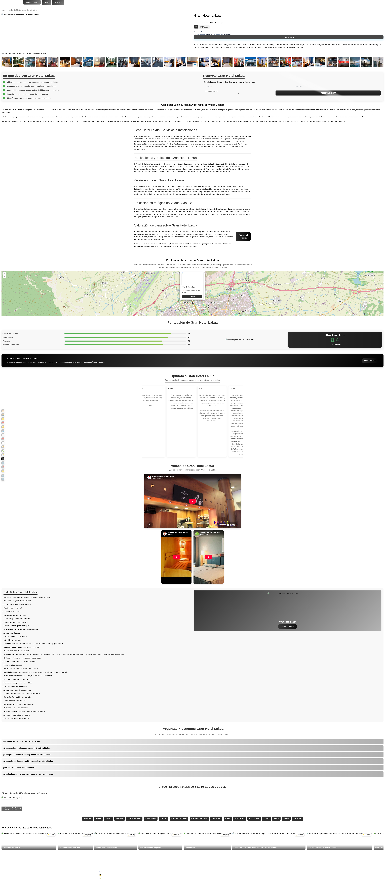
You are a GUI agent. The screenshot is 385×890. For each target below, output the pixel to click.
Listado (46, 2)
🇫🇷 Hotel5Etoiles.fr (106, 871)
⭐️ (2, 471)
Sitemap (199, 878)
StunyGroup (31, 871)
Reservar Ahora (289, 37)
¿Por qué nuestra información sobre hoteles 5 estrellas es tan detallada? (317, 875)
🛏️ (2, 430)
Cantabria (119, 818)
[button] (192, 303)
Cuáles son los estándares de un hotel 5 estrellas (309, 882)
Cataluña (164, 818)
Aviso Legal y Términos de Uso (207, 871)
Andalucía (87, 818)
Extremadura (216, 818)
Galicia (227, 818)
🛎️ (2, 426)
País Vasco (297, 818)
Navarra (286, 818)
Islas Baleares (239, 818)
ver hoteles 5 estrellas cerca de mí (215, 267)
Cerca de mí (58, 2)
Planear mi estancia (243, 236)
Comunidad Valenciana (199, 818)
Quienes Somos (297, 871)
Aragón (98, 818)
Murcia (276, 818)
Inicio (3, 10)
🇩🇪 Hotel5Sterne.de (106, 875)
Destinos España (32, 2)
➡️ (3, 479)
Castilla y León (150, 818)
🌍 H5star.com (104, 878)
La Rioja (266, 818)
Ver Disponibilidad (287, 626)
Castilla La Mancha (134, 818)
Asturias (108, 818)
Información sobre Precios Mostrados (305, 878)
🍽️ (2, 434)
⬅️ (3, 476)
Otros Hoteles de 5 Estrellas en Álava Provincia (24, 793)
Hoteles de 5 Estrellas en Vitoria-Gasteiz (22, 10)
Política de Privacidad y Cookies (207, 875)
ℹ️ (2, 462)
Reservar (192, 296)
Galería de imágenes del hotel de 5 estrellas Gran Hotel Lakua (24, 53)
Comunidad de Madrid (179, 818)
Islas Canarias (254, 818)
